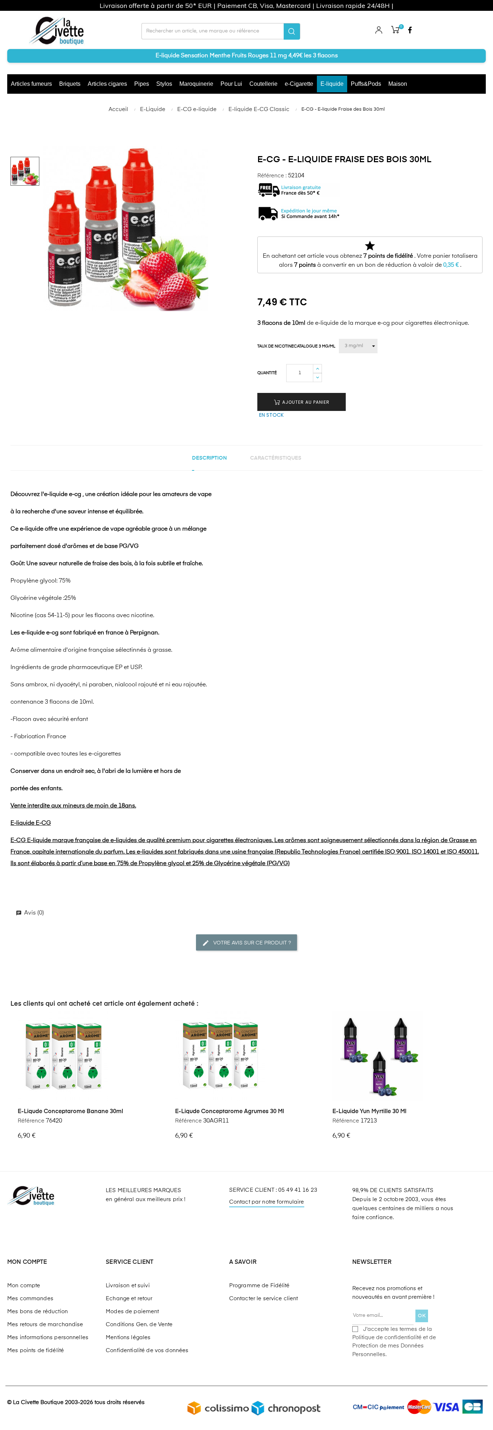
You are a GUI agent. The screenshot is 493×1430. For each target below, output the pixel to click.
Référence (31, 1121)
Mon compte (23, 1285)
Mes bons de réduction (37, 1311)
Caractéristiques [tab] (275, 458)
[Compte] (378, 31)
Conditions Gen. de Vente (139, 1324)
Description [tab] (209, 458)
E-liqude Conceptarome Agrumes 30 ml (229, 1112)
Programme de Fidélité (259, 1285)
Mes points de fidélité (35, 1350)
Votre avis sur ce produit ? (251, 942)
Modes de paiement (132, 1311)
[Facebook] (410, 31)
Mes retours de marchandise (45, 1324)
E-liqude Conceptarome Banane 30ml (70, 1112)
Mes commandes (30, 1298)
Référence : (272, 175)
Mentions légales (128, 1337)
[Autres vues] (159, 1017)
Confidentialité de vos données (147, 1350)
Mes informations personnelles (47, 1337)
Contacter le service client (263, 1298)
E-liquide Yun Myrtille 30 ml (369, 1112)
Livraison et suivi (128, 1285)
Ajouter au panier (305, 402)
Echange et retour (129, 1298)
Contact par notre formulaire (266, 1202)
